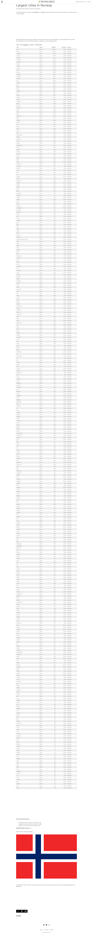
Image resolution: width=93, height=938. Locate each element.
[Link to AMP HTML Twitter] (44, 925)
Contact (46, 929)
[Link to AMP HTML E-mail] (49, 925)
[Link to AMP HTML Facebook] (46, 925)
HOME (18, 916)
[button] (18, 911)
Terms (51, 929)
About (89, 1)
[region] (46, 26)
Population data (81, 1)
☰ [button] (2, 2)
